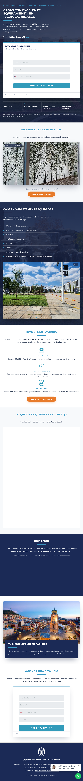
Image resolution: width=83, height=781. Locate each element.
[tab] (36, 317)
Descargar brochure (41, 194)
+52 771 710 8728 (30, 767)
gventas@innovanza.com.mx (49, 767)
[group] (41, 290)
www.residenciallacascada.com (47, 770)
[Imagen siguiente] (76, 290)
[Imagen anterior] (7, 290)
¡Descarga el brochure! (41, 399)
